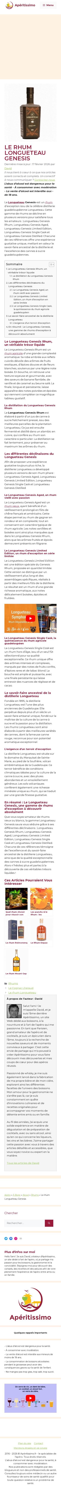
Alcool (26, 1195)
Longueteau (16, 202)
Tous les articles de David (23, 1163)
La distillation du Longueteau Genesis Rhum (33, 277)
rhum (49, 202)
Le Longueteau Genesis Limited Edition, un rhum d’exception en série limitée (31, 299)
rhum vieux (11, 506)
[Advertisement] (30, 46)
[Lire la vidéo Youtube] (30, 618)
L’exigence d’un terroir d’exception (31, 323)
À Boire (16, 1195)
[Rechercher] (49, 1223)
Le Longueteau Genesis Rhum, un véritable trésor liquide (27, 270)
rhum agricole (13, 353)
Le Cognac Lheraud (20, 988)
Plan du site (24, 1443)
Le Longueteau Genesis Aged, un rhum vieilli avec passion (30, 291)
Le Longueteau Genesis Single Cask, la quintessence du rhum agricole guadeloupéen (33, 309)
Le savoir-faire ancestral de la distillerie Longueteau (30, 318)
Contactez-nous (44, 179)
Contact (38, 1443)
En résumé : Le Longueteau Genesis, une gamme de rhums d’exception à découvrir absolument (29, 330)
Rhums (13, 983)
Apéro (7, 1195)
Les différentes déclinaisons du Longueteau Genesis (26, 284)
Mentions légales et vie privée (30, 1448)
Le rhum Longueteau (22, 992)
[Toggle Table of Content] (50, 264)
